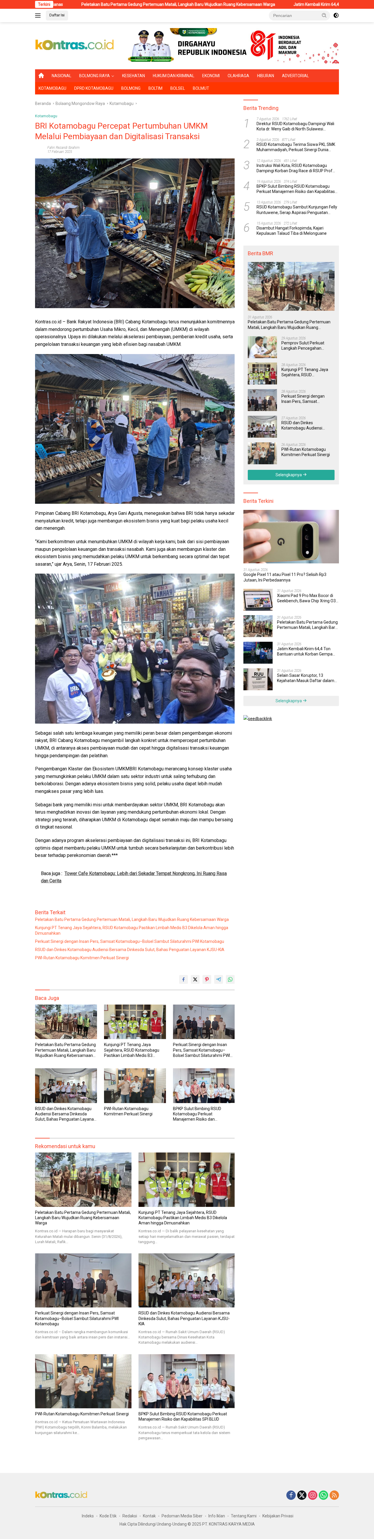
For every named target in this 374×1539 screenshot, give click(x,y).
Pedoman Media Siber (182, 1516)
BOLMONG (131, 88)
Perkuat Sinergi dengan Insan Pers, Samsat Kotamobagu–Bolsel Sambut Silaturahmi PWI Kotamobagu (129, 941)
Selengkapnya (289, 474)
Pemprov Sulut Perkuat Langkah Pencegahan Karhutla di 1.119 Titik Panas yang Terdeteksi (307, 345)
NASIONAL (61, 75)
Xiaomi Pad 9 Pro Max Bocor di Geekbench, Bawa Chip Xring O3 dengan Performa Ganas (306, 598)
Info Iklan (216, 1516)
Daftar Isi (57, 15)
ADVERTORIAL (295, 75)
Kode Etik (108, 1516)
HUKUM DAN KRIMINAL (173, 75)
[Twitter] (302, 1495)
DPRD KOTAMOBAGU (93, 88)
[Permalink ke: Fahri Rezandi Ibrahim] (39, 149)
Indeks (88, 1516)
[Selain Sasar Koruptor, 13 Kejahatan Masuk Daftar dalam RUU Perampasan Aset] (258, 679)
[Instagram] (312, 1495)
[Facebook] (291, 1495)
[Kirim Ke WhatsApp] (230, 979)
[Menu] (39, 15)
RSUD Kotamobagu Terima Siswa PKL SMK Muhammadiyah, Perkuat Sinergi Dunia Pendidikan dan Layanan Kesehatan (296, 147)
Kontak (149, 1516)
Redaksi (129, 1516)
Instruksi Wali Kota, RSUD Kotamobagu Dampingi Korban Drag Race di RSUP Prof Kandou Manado (295, 168)
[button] (324, 15)
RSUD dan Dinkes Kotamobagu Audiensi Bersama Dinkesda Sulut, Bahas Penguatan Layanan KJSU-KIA (129, 949)
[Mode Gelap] (336, 15)
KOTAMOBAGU (52, 88)
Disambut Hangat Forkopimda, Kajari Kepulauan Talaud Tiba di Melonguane (292, 230)
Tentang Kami (244, 1516)
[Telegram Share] (218, 979)
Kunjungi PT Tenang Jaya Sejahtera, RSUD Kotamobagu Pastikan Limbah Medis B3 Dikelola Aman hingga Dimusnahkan (131, 930)
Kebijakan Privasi (277, 1516)
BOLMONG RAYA (94, 75)
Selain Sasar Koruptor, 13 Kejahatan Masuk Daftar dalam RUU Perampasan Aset (305, 678)
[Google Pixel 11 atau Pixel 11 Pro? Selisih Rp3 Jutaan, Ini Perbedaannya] (291, 536)
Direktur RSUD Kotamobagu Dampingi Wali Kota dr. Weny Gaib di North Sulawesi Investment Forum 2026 (295, 126)
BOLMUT (201, 88)
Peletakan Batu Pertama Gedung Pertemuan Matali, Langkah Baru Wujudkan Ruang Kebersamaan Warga (106, 4)
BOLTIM (155, 88)
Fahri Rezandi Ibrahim (63, 148)
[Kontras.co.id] (75, 45)
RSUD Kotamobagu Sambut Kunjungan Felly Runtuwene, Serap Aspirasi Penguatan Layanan (297, 210)
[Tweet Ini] (195, 979)
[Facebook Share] (183, 979)
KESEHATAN (133, 75)
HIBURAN (265, 75)
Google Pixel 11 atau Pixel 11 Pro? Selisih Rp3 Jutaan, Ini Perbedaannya (284, 577)
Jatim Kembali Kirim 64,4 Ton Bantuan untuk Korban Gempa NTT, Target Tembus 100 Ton (305, 651)
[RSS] (334, 1495)
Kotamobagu (46, 116)
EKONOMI (211, 75)
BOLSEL (177, 88)
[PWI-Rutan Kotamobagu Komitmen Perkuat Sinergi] (135, 1085)
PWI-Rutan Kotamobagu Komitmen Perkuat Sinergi (82, 957)
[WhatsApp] (323, 1495)
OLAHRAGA (238, 75)
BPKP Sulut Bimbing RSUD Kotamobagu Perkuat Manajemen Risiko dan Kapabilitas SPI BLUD (197, 1114)
